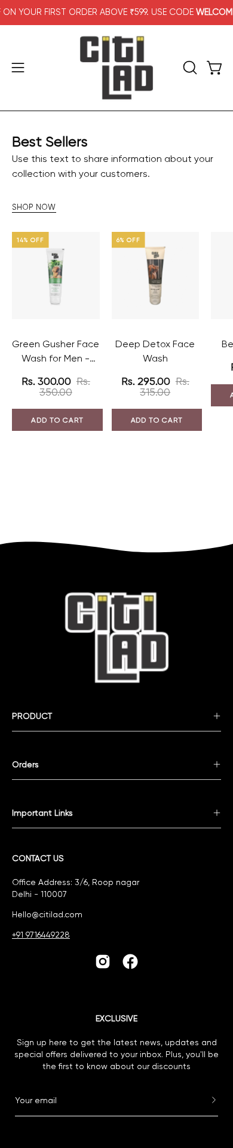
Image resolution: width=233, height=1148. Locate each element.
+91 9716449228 (41, 934)
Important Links (42, 813)
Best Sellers (50, 141)
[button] (188, 67)
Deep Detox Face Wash (155, 351)
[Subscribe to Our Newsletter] (202, 1100)
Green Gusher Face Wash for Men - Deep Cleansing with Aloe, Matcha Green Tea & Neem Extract (55, 352)
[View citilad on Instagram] (103, 962)
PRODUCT (32, 716)
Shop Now (34, 207)
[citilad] (116, 68)
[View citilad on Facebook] (130, 962)
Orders (25, 764)
